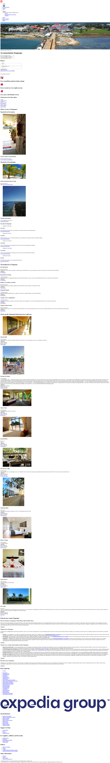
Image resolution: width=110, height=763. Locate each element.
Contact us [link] (5, 732)
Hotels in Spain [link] (5, 723)
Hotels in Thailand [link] (6, 725)
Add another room (4, 69)
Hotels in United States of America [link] (9, 717)
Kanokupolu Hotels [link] (6, 686)
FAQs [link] (4, 731)
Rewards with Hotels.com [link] (7, 759)
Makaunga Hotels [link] (6, 692)
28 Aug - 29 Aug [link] (3, 102)
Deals (43, 649)
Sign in (4, 11)
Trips (4, 9)
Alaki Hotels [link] (5, 689)
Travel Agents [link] (5, 742)
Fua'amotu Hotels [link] (6, 688)
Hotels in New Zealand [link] (7, 716)
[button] (55, 618)
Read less (2, 271)
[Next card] (1, 262)
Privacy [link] (4, 748)
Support (4, 8)
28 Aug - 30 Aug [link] (3, 104)
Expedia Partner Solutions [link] (7, 740)
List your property (6, 7)
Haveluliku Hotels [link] (6, 673)
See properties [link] (3, 231)
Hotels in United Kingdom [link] (7, 720)
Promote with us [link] (6, 741)
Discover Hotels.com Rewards (10, 14)
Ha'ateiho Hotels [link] (6, 674)
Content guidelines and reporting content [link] (10, 750)
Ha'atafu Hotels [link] (5, 676)
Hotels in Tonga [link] (6, 19)
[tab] (4, 670)
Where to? (2, 55)
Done (13, 70)
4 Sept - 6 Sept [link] (3, 106)
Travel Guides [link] (5, 758)
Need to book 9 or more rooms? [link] (6, 70)
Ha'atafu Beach (53, 634)
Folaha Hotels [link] (5, 678)
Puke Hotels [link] (5, 672)
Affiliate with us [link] (6, 738)
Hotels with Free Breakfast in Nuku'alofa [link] (10, 680)
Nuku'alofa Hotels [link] (6, 685)
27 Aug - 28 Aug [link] (3, 100)
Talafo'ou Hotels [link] (6, 691)
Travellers (2, 58)
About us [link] (4, 755)
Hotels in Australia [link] (6, 718)
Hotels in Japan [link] (5, 722)
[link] (14, 15)
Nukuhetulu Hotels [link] (6, 677)
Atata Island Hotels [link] (6, 690)
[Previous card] (0, 262)
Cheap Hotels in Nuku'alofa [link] (8, 681)
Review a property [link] (6, 733)
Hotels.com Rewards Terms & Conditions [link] (10, 751)
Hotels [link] (4, 17)
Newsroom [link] (5, 739)
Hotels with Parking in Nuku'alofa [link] (9, 679)
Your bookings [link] (5, 730)
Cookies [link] (4, 749)
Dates (1, 56)
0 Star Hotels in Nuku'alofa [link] (8, 693)
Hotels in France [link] (6, 719)
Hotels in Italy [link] (5, 721)
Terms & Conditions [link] (6, 747)
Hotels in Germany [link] (6, 724)
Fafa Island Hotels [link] (6, 687)
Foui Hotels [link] (5, 675)
